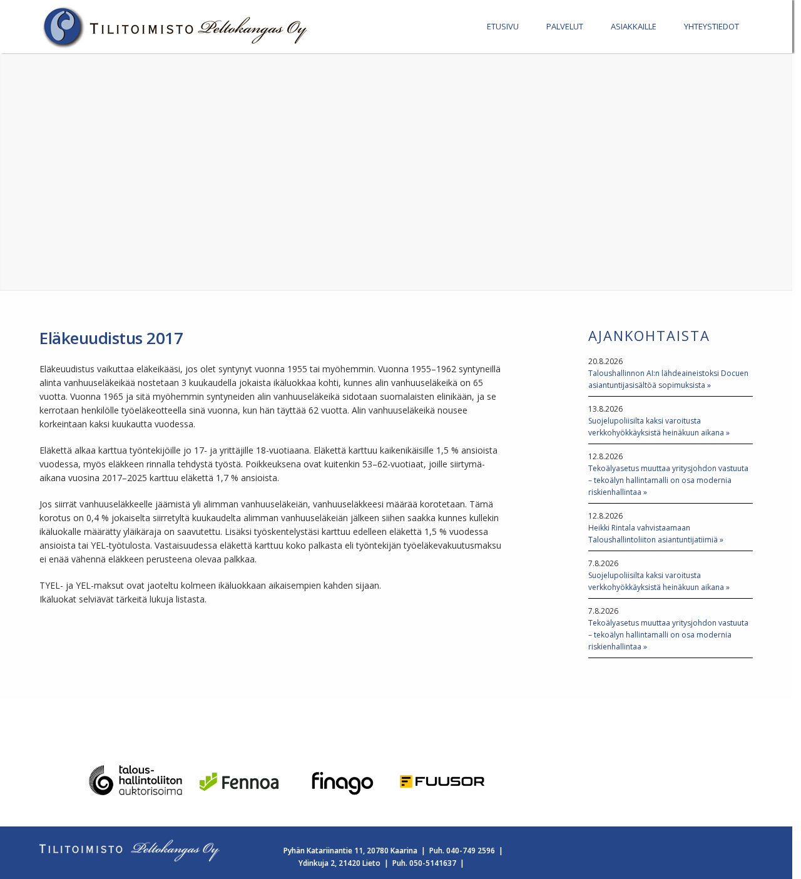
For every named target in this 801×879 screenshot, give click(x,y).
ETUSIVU (503, 26)
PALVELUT (564, 26)
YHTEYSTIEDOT (711, 26)
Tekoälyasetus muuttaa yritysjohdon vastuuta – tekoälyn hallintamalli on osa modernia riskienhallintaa (668, 480)
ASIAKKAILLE (633, 26)
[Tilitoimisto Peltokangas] (177, 46)
